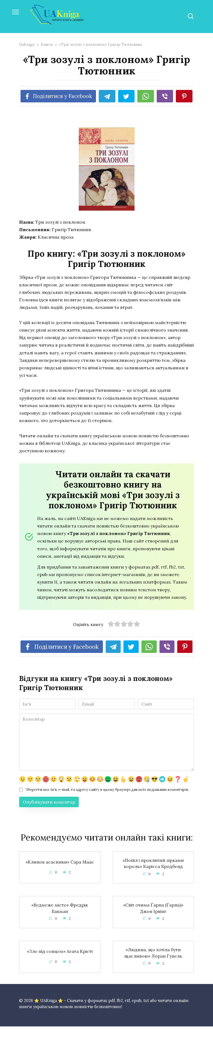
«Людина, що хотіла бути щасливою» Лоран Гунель (153, 952)
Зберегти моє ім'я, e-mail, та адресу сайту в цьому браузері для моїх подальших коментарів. (107, 789)
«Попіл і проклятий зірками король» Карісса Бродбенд (153, 863)
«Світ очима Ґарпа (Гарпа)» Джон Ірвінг (153, 908)
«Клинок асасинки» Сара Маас (60, 861)
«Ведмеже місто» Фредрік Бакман (59, 908)
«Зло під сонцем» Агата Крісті (60, 951)
